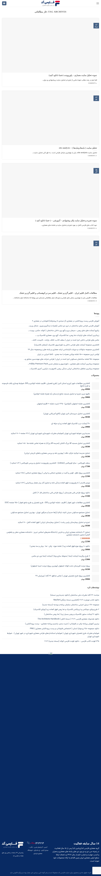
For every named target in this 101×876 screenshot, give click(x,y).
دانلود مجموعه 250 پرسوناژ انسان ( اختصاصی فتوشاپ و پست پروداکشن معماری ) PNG (64, 628)
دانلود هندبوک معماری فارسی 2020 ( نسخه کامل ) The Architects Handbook (68, 619)
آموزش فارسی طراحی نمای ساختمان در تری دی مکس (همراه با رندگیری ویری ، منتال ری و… (63, 325)
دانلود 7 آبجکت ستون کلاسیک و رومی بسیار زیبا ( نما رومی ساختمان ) (71, 614)
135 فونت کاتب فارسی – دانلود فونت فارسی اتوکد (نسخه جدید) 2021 (71, 641)
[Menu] (97, 3)
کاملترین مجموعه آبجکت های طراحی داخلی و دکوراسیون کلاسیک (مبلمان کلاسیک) (66, 345)
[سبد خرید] (4, 3)
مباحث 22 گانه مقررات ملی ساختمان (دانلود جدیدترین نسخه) (74, 595)
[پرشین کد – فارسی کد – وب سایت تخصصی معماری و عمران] (50, 3)
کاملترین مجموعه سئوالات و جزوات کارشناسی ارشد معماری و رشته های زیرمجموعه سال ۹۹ (63, 349)
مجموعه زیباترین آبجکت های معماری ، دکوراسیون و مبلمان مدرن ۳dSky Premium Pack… (63, 364)
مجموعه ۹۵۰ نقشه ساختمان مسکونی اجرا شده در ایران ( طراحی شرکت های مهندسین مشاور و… (61, 359)
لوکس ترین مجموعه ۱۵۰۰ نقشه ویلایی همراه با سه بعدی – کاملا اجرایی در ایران (68, 354)
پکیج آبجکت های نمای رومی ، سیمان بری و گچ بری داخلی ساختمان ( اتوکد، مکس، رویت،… (63, 330)
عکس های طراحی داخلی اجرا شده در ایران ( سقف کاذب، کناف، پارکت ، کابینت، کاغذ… (65, 340)
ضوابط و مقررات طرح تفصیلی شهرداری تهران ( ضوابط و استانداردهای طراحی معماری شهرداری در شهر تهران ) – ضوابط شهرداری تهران (53, 635)
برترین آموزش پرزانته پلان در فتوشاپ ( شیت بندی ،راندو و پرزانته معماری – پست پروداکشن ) (62, 623)
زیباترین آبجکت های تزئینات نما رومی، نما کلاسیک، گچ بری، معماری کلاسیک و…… (67, 335)
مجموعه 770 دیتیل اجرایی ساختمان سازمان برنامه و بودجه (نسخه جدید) (70, 604)
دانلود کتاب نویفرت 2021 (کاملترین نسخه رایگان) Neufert (76, 600)
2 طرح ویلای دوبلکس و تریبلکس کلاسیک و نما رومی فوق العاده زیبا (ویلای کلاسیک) (66, 609)
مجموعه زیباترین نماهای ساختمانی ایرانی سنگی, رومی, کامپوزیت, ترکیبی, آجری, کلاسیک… (64, 368)
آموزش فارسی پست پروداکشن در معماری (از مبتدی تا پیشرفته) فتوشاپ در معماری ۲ (65, 321)
